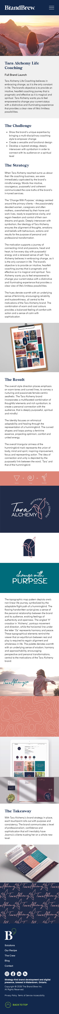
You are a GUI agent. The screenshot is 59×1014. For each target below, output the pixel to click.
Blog (7, 960)
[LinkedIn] (19, 974)
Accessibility (39, 995)
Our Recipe (11, 950)
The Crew (10, 955)
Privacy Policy (11, 995)
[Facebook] (13, 974)
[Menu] (51, 7)
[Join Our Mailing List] (25, 974)
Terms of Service (25, 995)
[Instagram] (7, 974)
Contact (9, 965)
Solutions (10, 945)
